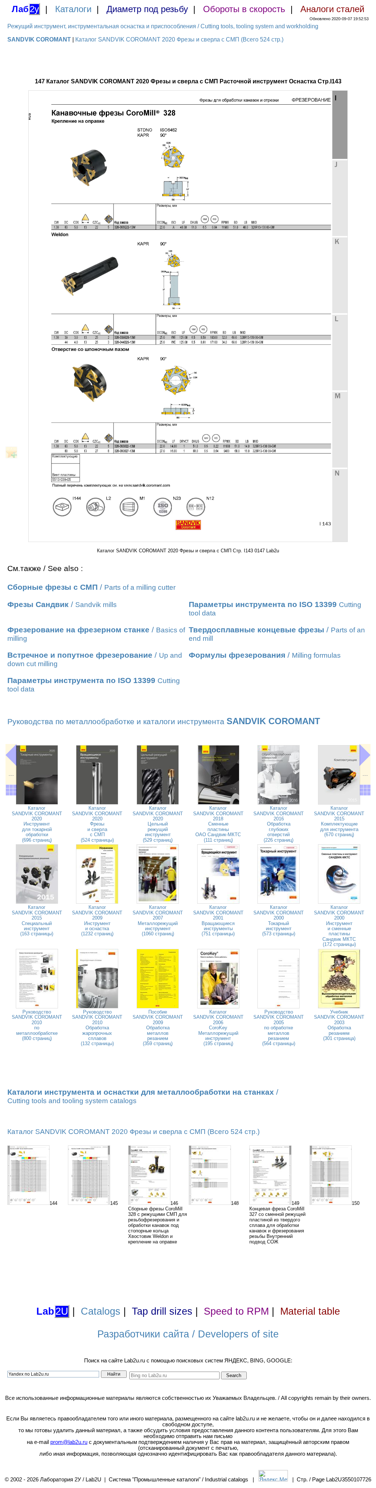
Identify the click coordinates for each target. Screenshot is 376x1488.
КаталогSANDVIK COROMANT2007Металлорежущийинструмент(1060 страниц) (158, 920)
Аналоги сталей (332, 9)
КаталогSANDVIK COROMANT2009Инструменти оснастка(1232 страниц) (97, 920)
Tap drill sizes (162, 1311)
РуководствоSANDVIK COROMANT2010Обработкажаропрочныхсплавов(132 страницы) (97, 1027)
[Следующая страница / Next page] (364, 755)
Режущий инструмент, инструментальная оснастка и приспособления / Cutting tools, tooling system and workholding (162, 26)
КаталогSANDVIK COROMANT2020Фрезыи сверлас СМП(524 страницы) (97, 823)
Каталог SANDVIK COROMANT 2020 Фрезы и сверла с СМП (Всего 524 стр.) (179, 39)
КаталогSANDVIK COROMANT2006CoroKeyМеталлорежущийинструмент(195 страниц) (218, 1027)
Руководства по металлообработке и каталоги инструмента (163, 721)
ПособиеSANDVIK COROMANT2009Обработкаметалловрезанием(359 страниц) (158, 1027)
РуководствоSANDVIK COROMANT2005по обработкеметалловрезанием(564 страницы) (278, 1027)
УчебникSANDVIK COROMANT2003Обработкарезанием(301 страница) (339, 1025)
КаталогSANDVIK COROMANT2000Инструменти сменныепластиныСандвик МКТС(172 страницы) (339, 925)
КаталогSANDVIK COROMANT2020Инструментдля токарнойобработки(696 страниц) (37, 823)
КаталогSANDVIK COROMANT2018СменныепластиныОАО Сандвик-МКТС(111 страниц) (218, 823)
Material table (310, 1311)
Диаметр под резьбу (147, 9)
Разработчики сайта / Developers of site (188, 1334)
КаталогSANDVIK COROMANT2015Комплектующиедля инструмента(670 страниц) (339, 821)
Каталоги (73, 9)
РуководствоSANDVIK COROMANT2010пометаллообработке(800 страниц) (37, 1025)
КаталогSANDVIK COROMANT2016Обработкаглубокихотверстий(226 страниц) (278, 823)
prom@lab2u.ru (68, 1442)
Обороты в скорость (244, 9)
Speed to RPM (236, 1311)
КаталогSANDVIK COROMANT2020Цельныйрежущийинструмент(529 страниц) (158, 823)
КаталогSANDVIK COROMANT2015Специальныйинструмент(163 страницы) (37, 920)
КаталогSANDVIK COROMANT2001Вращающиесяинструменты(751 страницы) (218, 920)
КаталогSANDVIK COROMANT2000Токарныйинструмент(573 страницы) (278, 920)
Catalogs (100, 1311)
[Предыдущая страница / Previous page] (11, 755)
